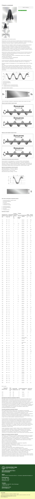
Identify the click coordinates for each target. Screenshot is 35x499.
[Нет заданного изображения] (10, 15)
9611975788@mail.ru (6, 488)
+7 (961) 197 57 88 (5, 484)
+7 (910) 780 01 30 (5, 485)
